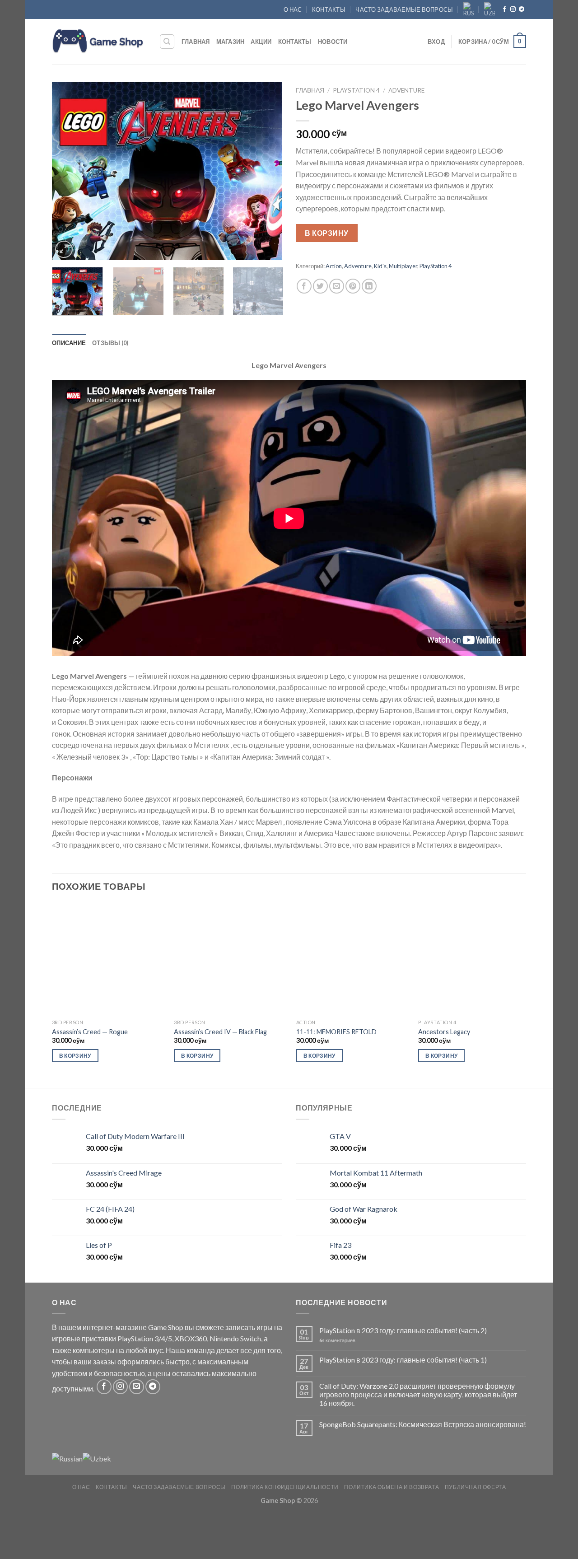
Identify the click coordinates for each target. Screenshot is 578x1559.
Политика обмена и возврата (391, 1487)
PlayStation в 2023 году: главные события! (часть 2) (403, 1330)
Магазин (230, 41)
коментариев (337, 1340)
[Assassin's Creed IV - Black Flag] (230, 959)
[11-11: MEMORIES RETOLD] (352, 959)
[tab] (69, 343)
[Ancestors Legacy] (474, 959)
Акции (261, 41)
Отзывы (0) (110, 342)
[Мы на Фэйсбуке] (504, 9)
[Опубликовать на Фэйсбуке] (304, 286)
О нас (293, 9)
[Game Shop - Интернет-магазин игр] (98, 41)
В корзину (326, 233)
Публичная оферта (475, 1487)
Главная (196, 41)
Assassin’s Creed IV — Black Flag (220, 1032)
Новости (333, 41)
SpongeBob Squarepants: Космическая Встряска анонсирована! (422, 1424)
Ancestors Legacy (444, 1032)
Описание (69, 342)
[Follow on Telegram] (521, 9)
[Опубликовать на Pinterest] (352, 286)
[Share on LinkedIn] (369, 286)
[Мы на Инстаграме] (513, 9)
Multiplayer (403, 266)
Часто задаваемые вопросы (404, 9)
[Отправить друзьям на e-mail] (336, 286)
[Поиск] (167, 41)
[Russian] (468, 9)
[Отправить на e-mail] (136, 1386)
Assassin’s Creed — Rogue (90, 1032)
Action (334, 266)
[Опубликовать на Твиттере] (320, 286)
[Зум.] (64, 249)
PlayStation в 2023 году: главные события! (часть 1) (403, 1359)
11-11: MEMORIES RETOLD (336, 1032)
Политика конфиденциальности (285, 1487)
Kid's (380, 266)
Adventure (406, 90)
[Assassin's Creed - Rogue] (108, 959)
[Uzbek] (489, 9)
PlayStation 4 (356, 90)
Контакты (328, 9)
